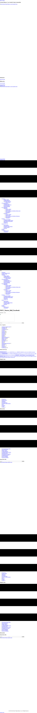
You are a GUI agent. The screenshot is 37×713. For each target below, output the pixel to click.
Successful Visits (34, 356)
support (3, 357)
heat (34, 353)
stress (31, 356)
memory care (18, 355)
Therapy (3, 346)
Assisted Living (4, 329)
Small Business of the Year (6, 343)
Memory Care (4, 338)
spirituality (29, 356)
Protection (20, 356)
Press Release (4, 340)
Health (3, 335)
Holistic (3, 336)
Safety (3, 341)
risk (24, 356)
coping (1, 353)
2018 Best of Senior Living (6, 326)
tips (6, 357)
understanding (8, 357)
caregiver (18, 351)
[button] (2, 84)
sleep (27, 356)
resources (22, 356)
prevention (17, 356)
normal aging (7, 356)
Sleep (3, 342)
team (5, 357)
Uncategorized (4, 347)
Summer (1, 357)
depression (9, 353)
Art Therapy (4, 328)
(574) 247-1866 (2, 83)
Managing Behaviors (5, 337)
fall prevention (23, 353)
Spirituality (3, 344)
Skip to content (2, 0)
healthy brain (32, 353)
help (35, 353)
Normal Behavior (11, 356)
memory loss (2, 356)
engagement (20, 353)
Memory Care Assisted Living (28, 355)
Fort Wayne (28, 353)
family (26, 353)
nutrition (15, 356)
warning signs (13, 357)
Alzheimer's (4, 327)
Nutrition (3, 339)
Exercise (3, 333)
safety (25, 356)
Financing (3, 334)
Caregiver (3, 331)
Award (3, 330)
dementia (4, 353)
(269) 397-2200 (2, 79)
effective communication (14, 353)
